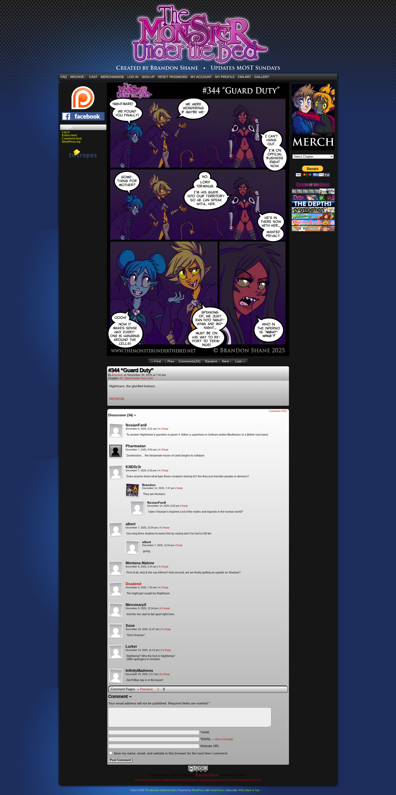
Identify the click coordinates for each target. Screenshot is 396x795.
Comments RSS (278, 411)
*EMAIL (216, 739)
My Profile (225, 77)
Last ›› (240, 361)
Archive (78, 77)
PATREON (116, 399)
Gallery (261, 77)
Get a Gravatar (224, 739)
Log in (66, 132)
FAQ (63, 77)
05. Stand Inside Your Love (136, 378)
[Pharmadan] (116, 451)
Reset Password (172, 77)
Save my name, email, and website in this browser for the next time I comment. (171, 753)
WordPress (198, 790)
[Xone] (116, 631)
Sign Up (148, 77)
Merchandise (112, 77)
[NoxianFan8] (116, 430)
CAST (93, 77)
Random (211, 361)
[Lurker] (116, 652)
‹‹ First (156, 361)
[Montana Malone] (116, 568)
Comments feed (72, 138)
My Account (201, 77)
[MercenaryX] (116, 610)
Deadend (133, 584)
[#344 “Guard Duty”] (198, 355)
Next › (226, 361)
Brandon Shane (206, 775)
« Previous (145, 689)
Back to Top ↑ (253, 790)
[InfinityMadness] (116, 676)
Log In (132, 77)
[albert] (116, 529)
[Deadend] (116, 595)
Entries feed (69, 135)
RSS (241, 790)
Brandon (117, 375)
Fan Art (244, 77)
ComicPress (217, 790)
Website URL (209, 746)
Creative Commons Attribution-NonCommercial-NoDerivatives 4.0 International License (198, 780)
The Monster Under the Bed (225, 37)
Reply (165, 428)
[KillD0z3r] (116, 472)
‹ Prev (169, 361)
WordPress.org (71, 141)
